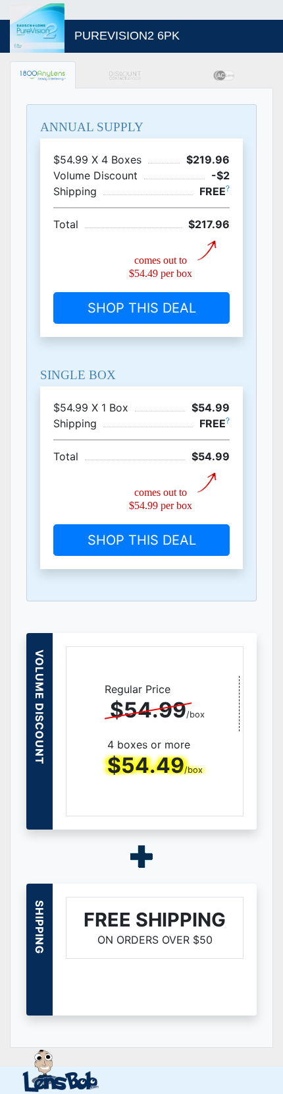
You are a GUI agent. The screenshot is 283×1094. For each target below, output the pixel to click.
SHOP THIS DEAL (142, 308)
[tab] (43, 74)
